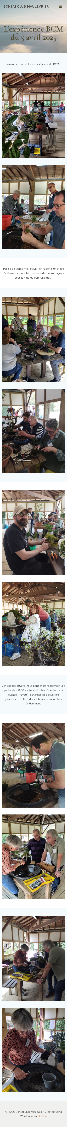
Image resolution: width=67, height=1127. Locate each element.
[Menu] (61, 6)
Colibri (43, 1116)
